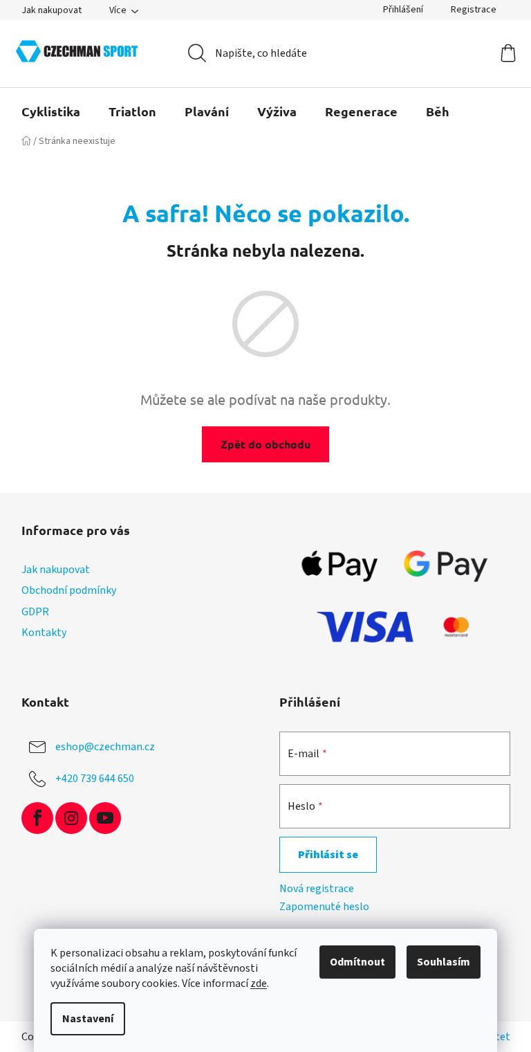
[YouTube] (105, 818)
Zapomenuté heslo (324, 906)
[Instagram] (71, 818)
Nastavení (87, 1018)
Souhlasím (443, 962)
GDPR (35, 611)
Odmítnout (357, 962)
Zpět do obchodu (265, 444)
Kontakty (43, 632)
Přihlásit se (328, 854)
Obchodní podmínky (68, 590)
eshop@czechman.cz (105, 746)
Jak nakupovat (51, 10)
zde (258, 983)
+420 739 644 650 (94, 778)
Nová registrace (316, 888)
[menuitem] (51, 111)
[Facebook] (37, 818)
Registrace (473, 10)
